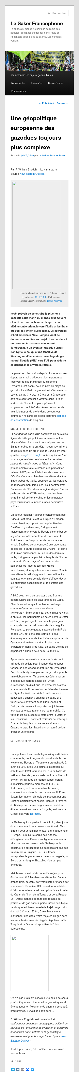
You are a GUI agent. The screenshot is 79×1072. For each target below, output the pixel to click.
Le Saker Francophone (37, 23)
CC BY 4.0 (40, 296)
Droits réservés (54, 300)
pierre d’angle (33, 455)
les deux (35, 813)
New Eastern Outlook (32, 174)
